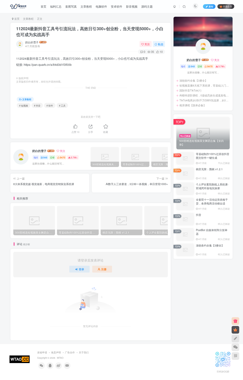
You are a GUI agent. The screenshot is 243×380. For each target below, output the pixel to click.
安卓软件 (116, 6)
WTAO (60, 357)
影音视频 (131, 6)
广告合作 (70, 352)
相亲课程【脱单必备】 (192, 105)
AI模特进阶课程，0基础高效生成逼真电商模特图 (205, 95)
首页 (43, 6)
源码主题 (147, 6)
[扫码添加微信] (235, 347)
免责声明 (56, 352)
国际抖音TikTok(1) (190, 90)
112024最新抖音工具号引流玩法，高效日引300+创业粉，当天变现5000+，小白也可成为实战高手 (89, 31)
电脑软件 (101, 6)
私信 (160, 44)
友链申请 (42, 352)
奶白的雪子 (32, 42)
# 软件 (50, 105)
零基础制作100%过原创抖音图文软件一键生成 (212, 156)
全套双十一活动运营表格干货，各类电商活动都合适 (212, 201)
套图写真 (71, 6)
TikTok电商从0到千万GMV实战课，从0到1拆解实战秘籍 (205, 100)
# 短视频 (23, 105)
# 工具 (62, 105)
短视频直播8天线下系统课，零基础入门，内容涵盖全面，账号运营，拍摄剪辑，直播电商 (205, 85)
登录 (81, 269)
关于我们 (84, 352)
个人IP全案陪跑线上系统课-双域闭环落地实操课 (212, 186)
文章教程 (86, 6)
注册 (104, 269)
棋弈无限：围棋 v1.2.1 (209, 169)
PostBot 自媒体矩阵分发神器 (211, 232)
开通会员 (227, 6)
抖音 (198, 215)
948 (45, 157)
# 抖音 (37, 105)
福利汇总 (56, 6)
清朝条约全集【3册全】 (193, 80)
